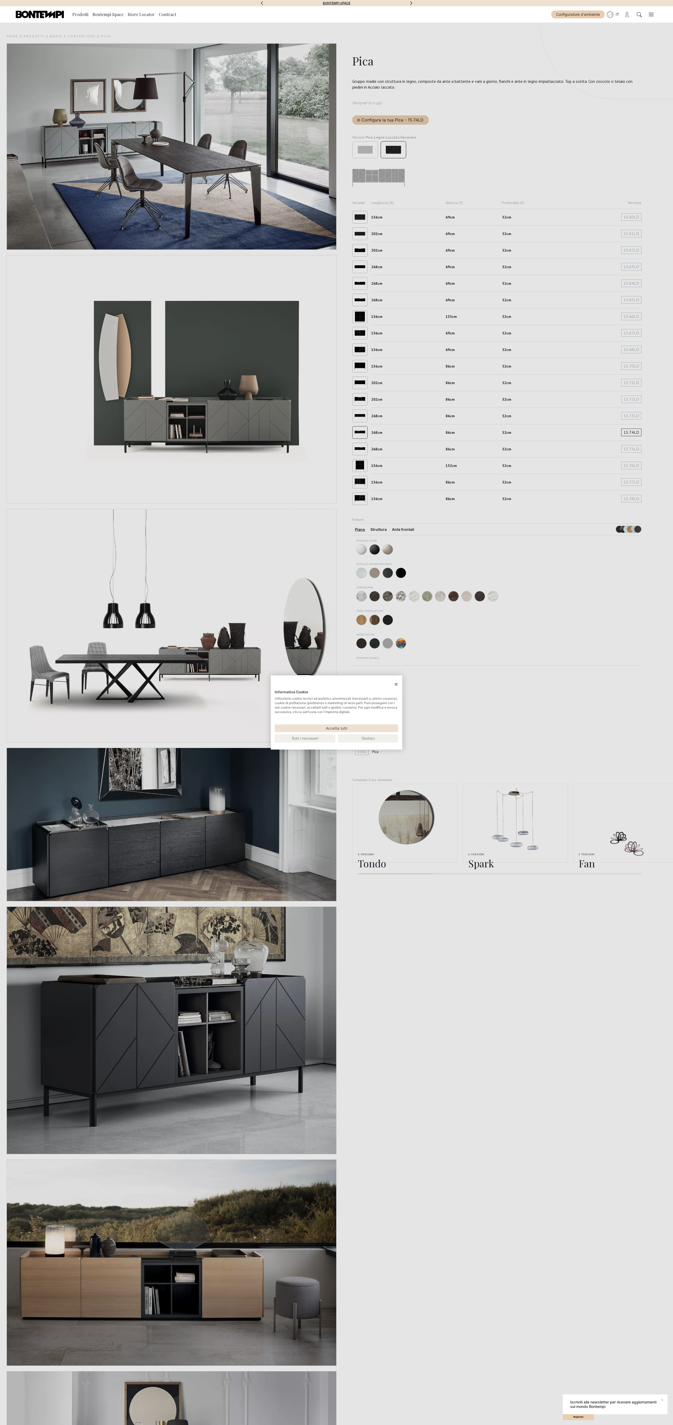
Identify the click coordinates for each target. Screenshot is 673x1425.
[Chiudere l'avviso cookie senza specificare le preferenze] (396, 684)
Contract (167, 14)
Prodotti (80, 14)
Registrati (578, 1417)
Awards (336, 3)
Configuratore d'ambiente (578, 14)
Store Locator (141, 14)
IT (617, 14)
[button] (262, 3)
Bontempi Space (108, 14)
